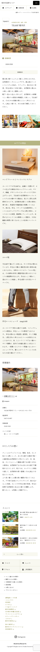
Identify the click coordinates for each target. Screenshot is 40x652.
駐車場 (34, 8)
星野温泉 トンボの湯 (11, 598)
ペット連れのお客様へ (12, 576)
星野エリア (18, 12)
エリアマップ (8, 8)
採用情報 (8, 585)
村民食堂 (7, 602)
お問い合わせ (10, 587)
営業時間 (21, 8)
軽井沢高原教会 (9, 609)
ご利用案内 (28, 569)
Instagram (6, 401)
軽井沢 (13, 627)
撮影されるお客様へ (12, 579)
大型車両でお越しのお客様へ (14, 582)
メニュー (36, 3)
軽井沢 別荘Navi (9, 621)
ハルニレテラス (26, 12)
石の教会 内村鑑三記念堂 (12, 611)
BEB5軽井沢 (8, 629)
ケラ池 (11, 607)
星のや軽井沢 (9, 624)
